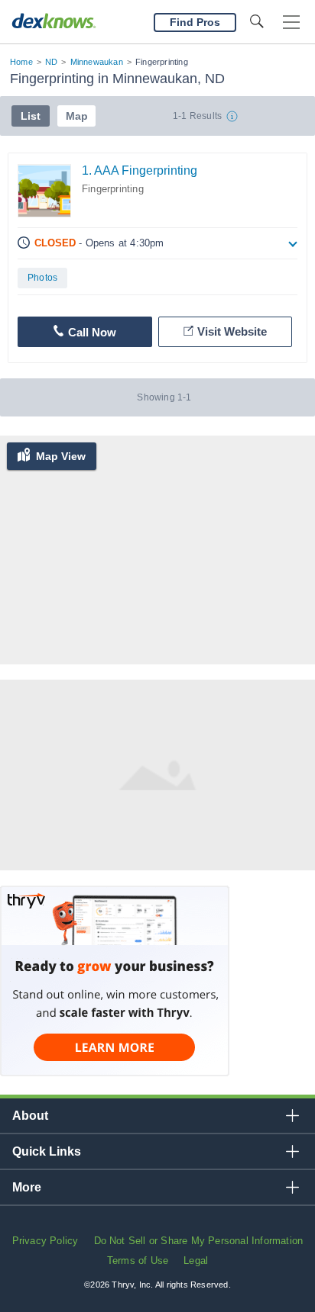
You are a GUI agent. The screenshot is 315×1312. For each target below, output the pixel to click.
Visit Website (232, 331)
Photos (42, 277)
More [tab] (26, 1187)
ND (51, 61)
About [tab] (30, 1115)
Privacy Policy (45, 1240)
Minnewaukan (96, 61)
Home (21, 61)
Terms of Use (137, 1260)
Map (77, 116)
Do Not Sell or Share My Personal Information (199, 1240)
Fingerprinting (113, 189)
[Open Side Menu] (291, 22)
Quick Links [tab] (46, 1151)
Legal (195, 1260)
